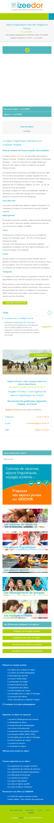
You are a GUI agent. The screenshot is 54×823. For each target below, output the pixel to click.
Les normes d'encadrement (18, 728)
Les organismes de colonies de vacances (24, 769)
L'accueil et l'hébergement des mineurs (23, 719)
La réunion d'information (17, 679)
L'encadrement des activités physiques (23, 731)
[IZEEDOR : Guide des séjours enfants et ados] (27, 6)
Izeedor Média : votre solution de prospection (25, 799)
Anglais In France (42, 430)
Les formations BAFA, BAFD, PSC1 (21, 734)
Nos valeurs (30, 810)
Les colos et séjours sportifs (19, 784)
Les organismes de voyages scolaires (22, 766)
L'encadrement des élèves (18, 688)
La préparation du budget (18, 682)
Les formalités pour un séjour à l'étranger (24, 694)
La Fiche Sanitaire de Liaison (19, 691)
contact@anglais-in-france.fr (37, 423)
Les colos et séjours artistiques (20, 787)
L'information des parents (18, 676)
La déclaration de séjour (17, 722)
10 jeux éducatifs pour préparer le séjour (24, 700)
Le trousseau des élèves (17, 697)
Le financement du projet (17, 685)
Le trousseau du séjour (17, 746)
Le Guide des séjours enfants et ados (22, 796)
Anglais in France (17, 156)
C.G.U (40, 810)
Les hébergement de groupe (19, 775)
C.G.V (47, 810)
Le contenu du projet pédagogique (21, 673)
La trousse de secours (16, 743)
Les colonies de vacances (18, 778)
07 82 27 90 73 (43, 417)
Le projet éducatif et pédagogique (21, 725)
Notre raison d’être (16, 810)
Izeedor (20, 818)
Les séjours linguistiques (17, 781)
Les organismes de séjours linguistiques (23, 772)
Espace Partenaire (51, 16)
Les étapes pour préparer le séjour (21, 670)
